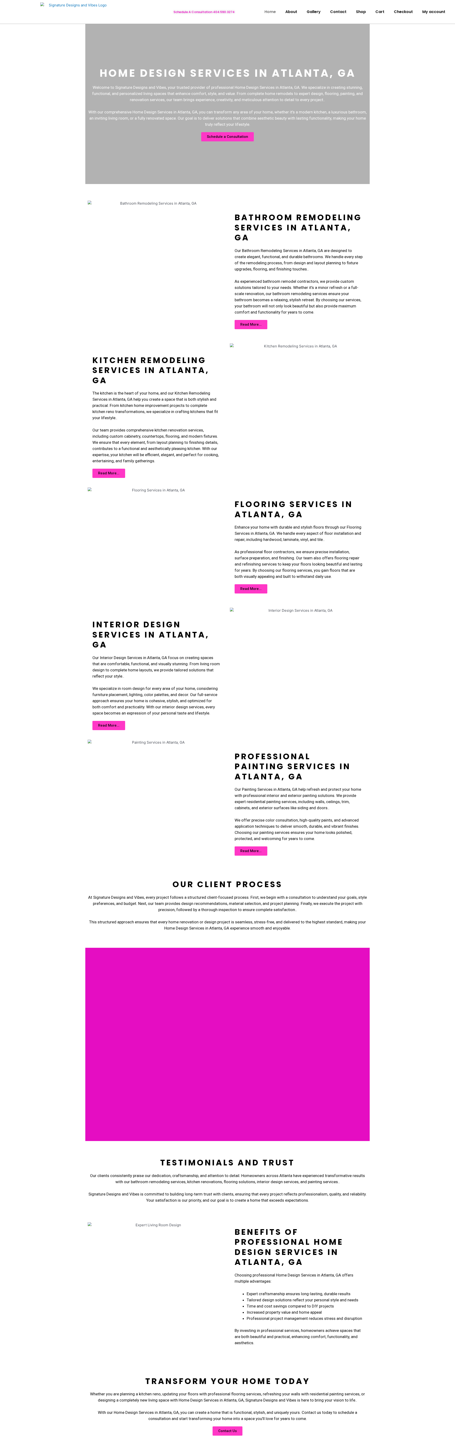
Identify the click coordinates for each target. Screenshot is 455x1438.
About (291, 11)
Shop (361, 11)
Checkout (403, 11)
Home (270, 11)
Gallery (314, 11)
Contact (338, 11)
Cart (379, 11)
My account (433, 11)
